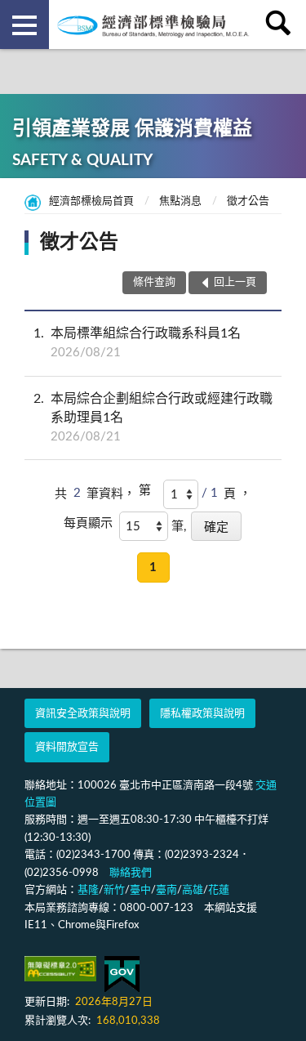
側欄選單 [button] (24, 24)
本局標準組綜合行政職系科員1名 (137, 343)
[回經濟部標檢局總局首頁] (153, 24)
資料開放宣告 (67, 747)
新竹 (114, 890)
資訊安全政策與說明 (83, 713)
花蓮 (218, 890)
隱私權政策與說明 (202, 713)
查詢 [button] (281, 24)
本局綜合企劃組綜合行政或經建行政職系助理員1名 (153, 417)
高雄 (192, 890)
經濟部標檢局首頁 (91, 201)
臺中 (140, 890)
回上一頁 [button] (235, 282)
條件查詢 (154, 282)
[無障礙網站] (60, 968)
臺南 (166, 890)
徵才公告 (248, 201)
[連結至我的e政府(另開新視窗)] (122, 974)
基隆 (88, 890)
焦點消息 (180, 201)
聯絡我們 (130, 873)
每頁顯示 (88, 523)
